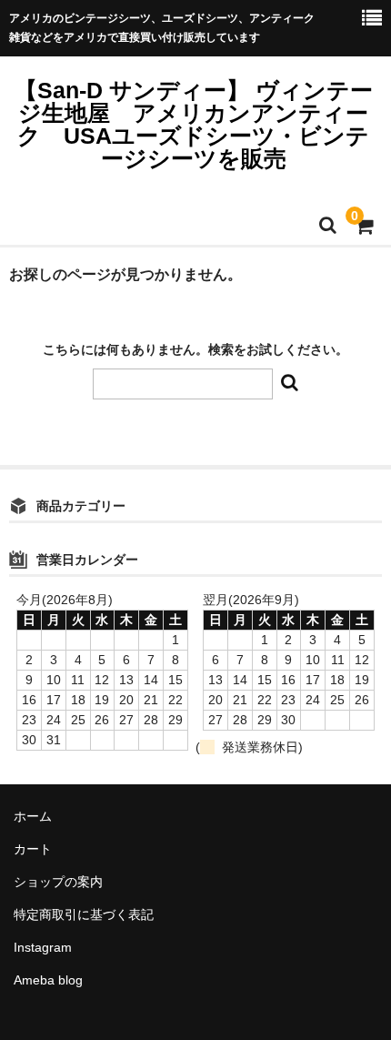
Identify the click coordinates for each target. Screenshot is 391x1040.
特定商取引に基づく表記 (84, 914)
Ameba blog (48, 980)
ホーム (33, 816)
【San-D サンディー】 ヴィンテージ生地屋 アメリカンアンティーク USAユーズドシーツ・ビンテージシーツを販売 (194, 124)
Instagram (43, 947)
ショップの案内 (58, 881)
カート (33, 849)
